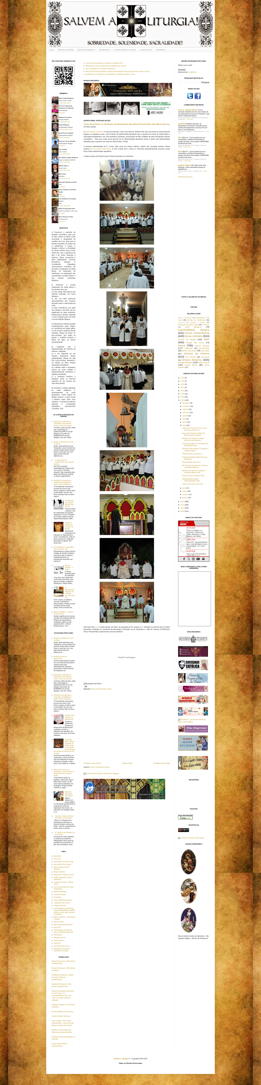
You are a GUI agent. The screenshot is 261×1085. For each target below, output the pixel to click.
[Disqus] (127, 726)
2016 (183, 391)
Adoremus (57, 856)
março (184, 491)
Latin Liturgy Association (63, 900)
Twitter (65, 103)
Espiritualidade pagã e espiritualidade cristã (191, 480)
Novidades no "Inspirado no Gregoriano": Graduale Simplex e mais (110, 74)
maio (184, 425)
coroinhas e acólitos (197, 322)
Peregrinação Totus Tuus (191, 462)
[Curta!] (197, 99)
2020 (183, 378)
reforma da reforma (196, 353)
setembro (186, 412)
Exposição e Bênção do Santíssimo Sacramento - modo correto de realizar (63, 423)
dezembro (186, 403)
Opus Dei (57, 927)
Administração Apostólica (94, 132)
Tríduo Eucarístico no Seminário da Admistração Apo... (195, 444)
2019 (183, 381)
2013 (183, 400)
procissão (205, 351)
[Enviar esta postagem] (85, 686)
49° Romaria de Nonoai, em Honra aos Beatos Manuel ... (195, 466)
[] (121, 1059)
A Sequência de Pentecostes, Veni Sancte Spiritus (64, 462)
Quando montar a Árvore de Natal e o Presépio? (64, 817)
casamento (181, 322)
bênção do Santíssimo (196, 320)
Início (51, 50)
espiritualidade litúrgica (193, 329)
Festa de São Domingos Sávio (193, 476)
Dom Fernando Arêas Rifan (100, 149)
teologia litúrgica (185, 362)
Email (60, 103)
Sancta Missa (59, 940)
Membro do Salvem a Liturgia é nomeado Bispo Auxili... (193, 471)
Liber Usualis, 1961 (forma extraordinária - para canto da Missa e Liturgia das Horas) (63, 1023)
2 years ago (187, 147)
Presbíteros (58, 935)
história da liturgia (187, 339)
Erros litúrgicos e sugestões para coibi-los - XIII (64, 548)
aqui (97, 627)
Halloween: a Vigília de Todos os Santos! (191, 131)
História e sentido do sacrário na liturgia (69, 526)
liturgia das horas (195, 342)
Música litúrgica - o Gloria (69, 567)
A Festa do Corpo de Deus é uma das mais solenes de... (194, 429)
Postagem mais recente (92, 763)
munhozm (182, 124)
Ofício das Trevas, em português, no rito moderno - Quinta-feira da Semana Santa (64, 773)
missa (109, 689)
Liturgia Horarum (60, 905)
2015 (183, 394)
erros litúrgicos (193, 327)
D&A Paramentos (60, 892)
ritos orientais (191, 357)
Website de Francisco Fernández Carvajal (62, 950)
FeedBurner (192, 72)
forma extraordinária (98, 689)
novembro (186, 406)
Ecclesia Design (60, 894)
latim (206, 339)
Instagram (66, 129)
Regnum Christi (59, 938)
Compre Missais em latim (125, 50)
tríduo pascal (203, 362)
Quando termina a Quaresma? (60, 657)
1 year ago (189, 119)
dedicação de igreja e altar (188, 325)
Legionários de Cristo (62, 903)
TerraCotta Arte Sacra (61, 946)
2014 (183, 397)
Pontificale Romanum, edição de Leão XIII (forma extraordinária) (62, 977)
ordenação (189, 348)
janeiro (185, 498)
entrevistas (205, 325)
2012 (183, 502)
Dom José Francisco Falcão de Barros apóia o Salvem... (193, 434)
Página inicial (127, 763)
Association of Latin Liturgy (64, 862)
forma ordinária (193, 336)
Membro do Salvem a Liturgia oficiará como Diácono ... (193, 439)
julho (184, 419)
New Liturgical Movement (63, 925)
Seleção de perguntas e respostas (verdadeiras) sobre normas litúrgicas (62, 482)
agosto (185, 416)
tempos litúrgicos (192, 359)
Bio (69, 103)
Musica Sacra (59, 922)
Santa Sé (57, 943)
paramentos (204, 348)
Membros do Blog (65, 50)
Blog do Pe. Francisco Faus (64, 875)
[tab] (186, 523)
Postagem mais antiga (161, 763)
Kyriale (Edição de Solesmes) (63, 1012)
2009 (183, 511)
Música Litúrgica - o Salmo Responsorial (63, 613)
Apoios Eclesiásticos (86, 50)
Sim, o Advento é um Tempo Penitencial (100, 69)
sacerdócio (205, 357)
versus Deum (191, 365)
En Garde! (57, 897)
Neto (180, 138)
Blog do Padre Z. (60, 872)
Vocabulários (104, 50)
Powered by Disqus (185, 177)
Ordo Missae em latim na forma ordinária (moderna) (63, 931)
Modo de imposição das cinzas (69, 794)
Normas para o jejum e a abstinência (69, 717)
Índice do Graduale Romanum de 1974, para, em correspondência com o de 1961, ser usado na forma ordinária (63, 995)
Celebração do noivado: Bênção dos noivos (69, 503)
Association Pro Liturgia (62, 864)
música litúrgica (202, 346)
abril (184, 488)
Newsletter (160, 50)
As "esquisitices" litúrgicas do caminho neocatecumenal (70, 592)
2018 (183, 384)
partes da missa (189, 351)
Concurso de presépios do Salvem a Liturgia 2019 (104, 63)
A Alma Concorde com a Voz (192, 484)
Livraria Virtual (146, 50)
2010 (183, 508)
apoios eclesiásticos (185, 318)
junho (184, 422)
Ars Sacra (57, 859)
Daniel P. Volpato (184, 165)
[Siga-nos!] (190, 99)
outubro (185, 409)
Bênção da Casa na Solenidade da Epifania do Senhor (106, 66)
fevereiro (185, 494)
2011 (183, 505)
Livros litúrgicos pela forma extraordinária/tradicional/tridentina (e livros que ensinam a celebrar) (64, 911)
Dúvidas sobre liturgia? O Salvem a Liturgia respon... (195, 450)
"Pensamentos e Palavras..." (192, 454)
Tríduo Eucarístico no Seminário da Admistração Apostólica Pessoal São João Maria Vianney (127, 124)
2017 (183, 387)
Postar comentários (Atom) (100, 767)
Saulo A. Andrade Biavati (187, 110)
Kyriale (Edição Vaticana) (61, 1016)
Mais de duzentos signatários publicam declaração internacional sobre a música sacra (117, 71)
